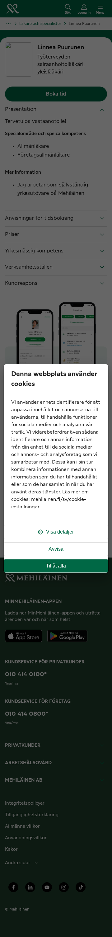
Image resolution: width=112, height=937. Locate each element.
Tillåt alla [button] (56, 565)
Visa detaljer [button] (60, 531)
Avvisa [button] (56, 549)
